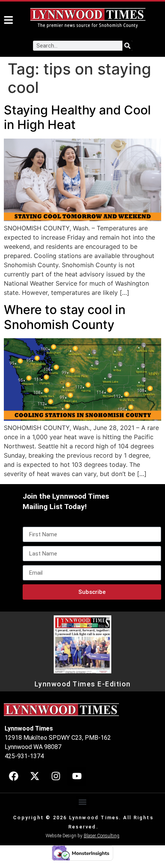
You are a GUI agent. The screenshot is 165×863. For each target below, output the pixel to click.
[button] (82, 802)
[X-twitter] (34, 776)
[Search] (127, 46)
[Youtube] (76, 776)
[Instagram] (55, 776)
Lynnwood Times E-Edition (83, 684)
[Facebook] (13, 776)
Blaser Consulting (101, 835)
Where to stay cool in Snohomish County (64, 317)
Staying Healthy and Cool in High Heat (77, 117)
